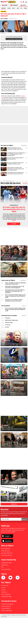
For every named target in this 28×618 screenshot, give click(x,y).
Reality (13, 8)
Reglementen (4, 565)
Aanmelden (24, 519)
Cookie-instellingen (6, 610)
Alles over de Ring (6, 569)
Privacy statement (6, 606)
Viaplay (14, 220)
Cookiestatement (5, 608)
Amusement (3, 8)
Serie (18, 8)
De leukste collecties (6, 555)
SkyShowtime (5, 585)
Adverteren (4, 592)
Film (21, 8)
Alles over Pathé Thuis (7, 553)
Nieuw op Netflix (5, 548)
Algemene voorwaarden (7, 604)
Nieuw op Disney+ (6, 551)
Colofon (3, 590)
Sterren (9, 8)
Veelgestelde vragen (6, 563)
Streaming (26, 8)
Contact (3, 588)
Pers (2, 567)
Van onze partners (6, 594)
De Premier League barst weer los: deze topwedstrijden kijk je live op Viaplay (14, 209)
